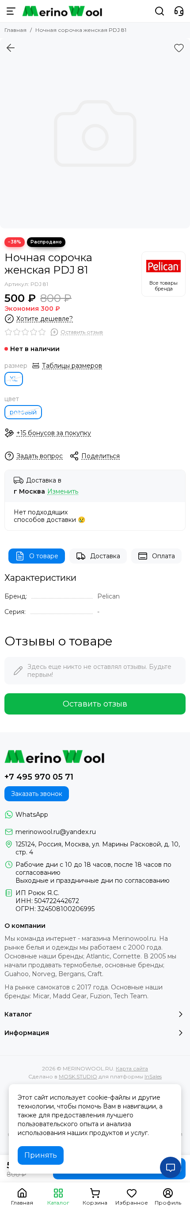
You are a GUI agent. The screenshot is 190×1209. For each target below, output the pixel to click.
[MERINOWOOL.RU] (62, 11)
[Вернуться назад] (10, 47)
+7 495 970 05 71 (38, 777)
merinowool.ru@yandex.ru (55, 832)
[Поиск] (159, 11)
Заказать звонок (36, 794)
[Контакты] (179, 11)
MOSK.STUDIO (78, 1076)
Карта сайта (132, 1068)
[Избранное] (178, 47)
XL (14, 379)
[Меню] (11, 11)
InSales (153, 1076)
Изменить (62, 491)
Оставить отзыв (95, 704)
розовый (23, 412)
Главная (15, 30)
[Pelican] (163, 274)
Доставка (105, 556)
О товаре (43, 556)
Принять (40, 1155)
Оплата (163, 556)
